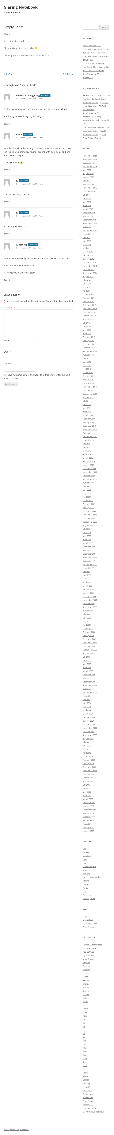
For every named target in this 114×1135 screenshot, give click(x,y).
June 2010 (87, 447)
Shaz (85, 1062)
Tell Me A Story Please (92, 944)
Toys (85, 891)
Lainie (85, 1008)
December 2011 (89, 383)
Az (84, 1030)
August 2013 (88, 319)
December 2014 (89, 262)
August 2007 (88, 568)
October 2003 (89, 731)
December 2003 (89, 724)
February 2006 (89, 632)
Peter (85, 1069)
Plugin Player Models (92, 877)
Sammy (86, 980)
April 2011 (87, 411)
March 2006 (88, 628)
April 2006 (87, 625)
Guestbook (87, 856)
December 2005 (89, 639)
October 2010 (89, 433)
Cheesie (86, 973)
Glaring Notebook (21, 7)
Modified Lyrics (89, 866)
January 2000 (88, 827)
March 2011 (88, 415)
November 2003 (90, 728)
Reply (6, 123)
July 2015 (86, 237)
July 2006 (86, 614)
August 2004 (88, 696)
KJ (17, 180)
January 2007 (88, 593)
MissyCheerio (89, 959)
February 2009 (89, 504)
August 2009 (88, 482)
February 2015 (89, 255)
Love (85, 863)
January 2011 (88, 422)
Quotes (86, 884)
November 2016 (90, 187)
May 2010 (87, 450)
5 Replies (7, 34)
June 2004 (87, 703)
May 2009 (87, 493)
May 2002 (87, 792)
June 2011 (87, 404)
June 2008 (87, 532)
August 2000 (88, 824)
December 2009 (89, 468)
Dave (85, 1065)
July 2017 (86, 180)
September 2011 (90, 394)
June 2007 (87, 575)
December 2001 (89, 809)
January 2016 (88, 216)
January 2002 (88, 806)
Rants (85, 888)
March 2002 (88, 799)
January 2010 (88, 465)
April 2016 (87, 205)
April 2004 (87, 710)
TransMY (86, 1087)
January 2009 (88, 507)
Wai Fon (86, 966)
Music (85, 870)
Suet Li (86, 987)
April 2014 (87, 290)
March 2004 (88, 713)
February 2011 (89, 418)
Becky (85, 1001)
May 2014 (87, 287)
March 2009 (88, 500)
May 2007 (87, 578)
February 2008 (89, 546)
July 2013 (86, 322)
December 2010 (89, 426)
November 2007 (90, 557)
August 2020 (88, 173)
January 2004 (88, 720)
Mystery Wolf (88, 955)
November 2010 (90, 429)
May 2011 (87, 408)
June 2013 (87, 326)
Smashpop (87, 1090)
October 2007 (89, 561)
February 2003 (89, 760)
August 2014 (88, 276)
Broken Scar (88, 1104)
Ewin (85, 1051)
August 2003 (88, 738)
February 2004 (89, 717)
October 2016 (89, 191)
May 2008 (87, 536)
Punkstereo (88, 1097)
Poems (86, 880)
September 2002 (90, 777)
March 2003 (88, 756)
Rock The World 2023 (92, 45)
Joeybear (86, 962)
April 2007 (87, 582)
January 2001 (88, 813)
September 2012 (90, 351)
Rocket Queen (89, 951)
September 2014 (90, 273)
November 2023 (90, 159)
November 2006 (90, 600)
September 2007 (90, 564)
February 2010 (89, 461)
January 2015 (88, 259)
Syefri (85, 1072)
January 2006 (88, 635)
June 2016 (87, 198)
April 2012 (87, 369)
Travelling (87, 895)
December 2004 (89, 681)
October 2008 (89, 518)
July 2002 (86, 784)
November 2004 (90, 685)
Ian (84, 1037)
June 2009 (87, 490)
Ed (84, 1033)
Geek (85, 848)
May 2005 (87, 664)
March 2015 (88, 251)
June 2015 (87, 241)
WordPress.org (89, 927)
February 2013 (89, 337)
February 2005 (89, 674)
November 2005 (90, 642)
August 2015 (88, 234)
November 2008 (90, 514)
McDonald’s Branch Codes (98, 95)
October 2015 (89, 227)
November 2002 (90, 770)
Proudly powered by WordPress (16, 1129)
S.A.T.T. (68, 74)
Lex (84, 1019)
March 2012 (88, 372)
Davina (86, 994)
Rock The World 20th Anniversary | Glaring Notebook (92, 117)
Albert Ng (21, 244)
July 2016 (86, 195)
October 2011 (89, 390)
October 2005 (89, 646)
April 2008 (87, 539)
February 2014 (89, 298)
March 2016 (88, 209)
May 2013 (87, 330)
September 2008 (90, 521)
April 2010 (87, 454)
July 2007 (86, 571)
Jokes (85, 859)
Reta (85, 1015)
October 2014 (89, 269)
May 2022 (87, 170)
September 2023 (90, 166)
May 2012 (87, 365)
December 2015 (89, 219)
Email (7, 351)
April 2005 (87, 667)
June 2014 (87, 283)
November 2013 (90, 308)
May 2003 (87, 749)
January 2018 (88, 177)
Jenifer (85, 998)
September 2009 (90, 479)
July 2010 (86, 443)
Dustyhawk (88, 1094)
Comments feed (90, 923)
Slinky (85, 1076)
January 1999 (88, 831)
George (86, 1079)
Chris (85, 1058)
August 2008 (88, 525)
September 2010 (90, 436)
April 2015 (87, 248)
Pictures (86, 873)
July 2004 (86, 699)
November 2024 (90, 155)
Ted (84, 1044)
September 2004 (90, 692)
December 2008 (89, 511)
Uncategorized (89, 898)
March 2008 (88, 543)
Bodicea (86, 969)
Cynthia (86, 976)
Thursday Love (89, 948)
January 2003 (88, 763)
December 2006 (89, 596)
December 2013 (89, 305)
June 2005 (87, 660)
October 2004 (89, 689)
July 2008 (86, 529)
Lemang (86, 1083)
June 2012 (87, 362)
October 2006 (89, 603)
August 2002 (88, 781)
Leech (85, 1005)
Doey (85, 1012)
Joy (84, 1026)
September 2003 (90, 735)
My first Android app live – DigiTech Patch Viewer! (96, 106)
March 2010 (88, 458)
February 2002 (89, 802)
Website (8, 363)
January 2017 (88, 184)
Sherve (86, 991)
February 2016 (89, 212)
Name (7, 340)
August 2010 (88, 440)
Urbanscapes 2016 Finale (93, 63)
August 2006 (88, 610)
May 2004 (87, 706)
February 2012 (89, 376)
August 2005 (88, 653)
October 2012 (89, 347)
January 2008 (88, 550)
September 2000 (90, 820)
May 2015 (87, 244)
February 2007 (89, 589)
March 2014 (88, 294)
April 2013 (87, 333)
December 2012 (89, 344)
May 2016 (87, 202)
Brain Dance (88, 1101)
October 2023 (89, 163)
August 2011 (88, 397)
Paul (85, 1047)
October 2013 (89, 312)
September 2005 (90, 649)
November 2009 (90, 472)
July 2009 (86, 486)
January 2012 (88, 379)
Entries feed (88, 920)
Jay (84, 1023)
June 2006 (87, 617)
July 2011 (86, 401)
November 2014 (90, 266)
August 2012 (88, 354)
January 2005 (88, 678)
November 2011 (90, 386)
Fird (84, 1040)
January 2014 (88, 301)
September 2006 (90, 607)
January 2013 (88, 340)
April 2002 (87, 795)
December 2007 (89, 553)
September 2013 (90, 315)
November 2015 (90, 223)
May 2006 (87, 621)
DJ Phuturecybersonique (93, 1111)
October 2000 (89, 816)
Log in (85, 916)
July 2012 (86, 358)
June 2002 (87, 788)
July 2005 (86, 657)
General (28, 55)
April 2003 (87, 752)
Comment (9, 307)
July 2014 (86, 280)
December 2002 (89, 767)
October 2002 (89, 774)
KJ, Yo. (8, 74)
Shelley (86, 983)
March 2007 (88, 585)
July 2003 (86, 742)
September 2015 (90, 230)
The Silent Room (90, 1108)
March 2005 (88, 671)
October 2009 (89, 475)
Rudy (85, 1055)
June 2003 (87, 745)
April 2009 (87, 497)
